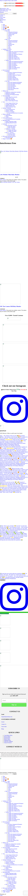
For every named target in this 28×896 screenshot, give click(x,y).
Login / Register (6, 891)
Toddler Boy (8, 50)
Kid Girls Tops (11, 87)
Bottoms (10, 35)
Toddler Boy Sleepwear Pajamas (15, 54)
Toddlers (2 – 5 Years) (10, 128)
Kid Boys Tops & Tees (13, 78)
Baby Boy (7, 30)
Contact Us (2, 14)
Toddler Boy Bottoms (12, 56)
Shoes (9, 38)
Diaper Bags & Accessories (11, 97)
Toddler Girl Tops (12, 66)
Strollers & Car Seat (9, 98)
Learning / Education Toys (11, 104)
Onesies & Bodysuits (12, 33)
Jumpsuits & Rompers (13, 32)
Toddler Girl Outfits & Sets (14, 67)
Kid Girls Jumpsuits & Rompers (15, 82)
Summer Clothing (9, 110)
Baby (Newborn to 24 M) (10, 125)
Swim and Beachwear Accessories (15, 113)
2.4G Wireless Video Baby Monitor (9, 174)
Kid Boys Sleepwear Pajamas (14, 75)
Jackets (6, 116)
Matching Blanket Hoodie (11, 122)
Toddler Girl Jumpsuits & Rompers (15, 61)
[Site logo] (5, 12)
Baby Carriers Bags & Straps (11, 100)
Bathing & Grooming (10, 93)
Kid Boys (7, 71)
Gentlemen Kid (11, 73)
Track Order (2, 17)
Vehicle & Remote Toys (10, 106)
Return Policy (7, 739)
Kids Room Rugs (9, 137)
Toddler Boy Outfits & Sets (14, 59)
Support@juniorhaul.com (6, 716)
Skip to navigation (4, 0)
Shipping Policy (7, 740)
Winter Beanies (8, 115)
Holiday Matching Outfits (10, 121)
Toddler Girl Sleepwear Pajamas (15, 62)
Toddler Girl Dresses (12, 68)
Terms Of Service (8, 742)
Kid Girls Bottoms (12, 86)
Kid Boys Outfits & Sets (13, 79)
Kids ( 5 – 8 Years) (9, 132)
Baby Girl (7, 39)
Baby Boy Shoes (11, 126)
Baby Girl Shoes (11, 127)
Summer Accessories (9, 111)
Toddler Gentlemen (12, 53)
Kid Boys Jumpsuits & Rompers (15, 72)
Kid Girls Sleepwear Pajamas (14, 83)
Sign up (14, 705)
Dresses (9, 43)
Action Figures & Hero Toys (11, 103)
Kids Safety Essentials (10, 99)
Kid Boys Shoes (11, 76)
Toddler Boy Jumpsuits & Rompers (15, 51)
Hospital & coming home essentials (13, 92)
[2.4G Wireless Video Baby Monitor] (13, 151)
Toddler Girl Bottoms (12, 65)
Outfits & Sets (11, 34)
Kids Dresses (11, 89)
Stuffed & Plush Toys (10, 105)
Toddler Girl (8, 60)
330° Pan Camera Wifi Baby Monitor (10, 306)
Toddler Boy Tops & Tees (13, 57)
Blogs (2, 728)
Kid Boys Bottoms (12, 77)
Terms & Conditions (8, 741)
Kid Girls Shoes (11, 84)
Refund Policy (7, 737)
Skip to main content (12, 0)
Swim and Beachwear (10, 109)
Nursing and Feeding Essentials (12, 94)
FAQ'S (1, 16)
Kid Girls (7, 81)
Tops (9, 37)
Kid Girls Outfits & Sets (13, 88)
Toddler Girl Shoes (12, 64)
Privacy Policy (7, 736)
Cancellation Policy (8, 735)
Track (1, 21)
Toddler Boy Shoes (12, 55)
